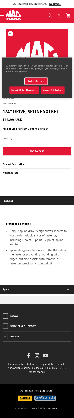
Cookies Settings (36, 81)
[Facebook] (28, 356)
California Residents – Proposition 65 (25, 129)
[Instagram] (37, 356)
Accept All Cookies (52, 90)
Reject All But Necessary (24, 90)
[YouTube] (45, 356)
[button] (50, 15)
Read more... (55, 4)
